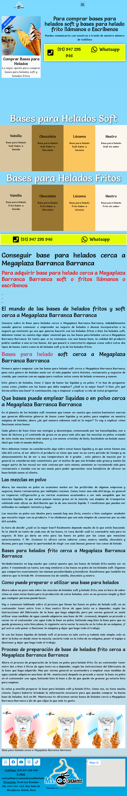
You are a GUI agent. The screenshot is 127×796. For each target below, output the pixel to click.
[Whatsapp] (5, 762)
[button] (82, 4)
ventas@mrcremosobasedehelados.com (26, 778)
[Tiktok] (36, 762)
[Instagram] (28, 762)
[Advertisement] (84, 87)
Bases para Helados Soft (63, 118)
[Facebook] (13, 762)
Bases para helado (27, 354)
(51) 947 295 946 (21, 770)
